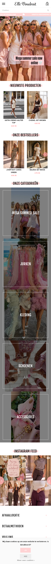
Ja (25, 550)
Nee (25, 556)
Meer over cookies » (26, 560)
